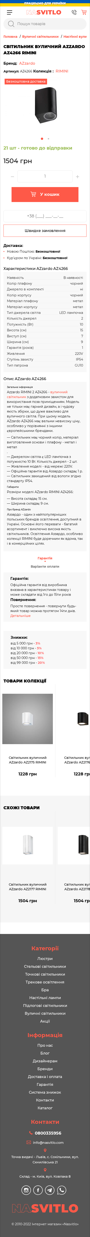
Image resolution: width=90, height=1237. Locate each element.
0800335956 (48, 1133)
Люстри (45, 959)
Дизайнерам (45, 1061)
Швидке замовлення (45, 230)
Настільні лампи (45, 998)
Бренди (45, 1069)
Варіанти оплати (45, 566)
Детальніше (20, 616)
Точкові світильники (45, 974)
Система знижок (45, 1092)
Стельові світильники (45, 966)
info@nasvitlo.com (48, 1143)
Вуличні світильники (45, 1013)
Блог (45, 1053)
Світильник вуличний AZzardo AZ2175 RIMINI (28, 760)
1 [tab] (42, 139)
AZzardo (27, 63)
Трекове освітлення (45, 982)
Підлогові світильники (45, 1005)
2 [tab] (48, 138)
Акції (45, 1021)
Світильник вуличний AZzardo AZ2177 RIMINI (28, 886)
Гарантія (45, 558)
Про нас (45, 1045)
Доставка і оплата (45, 1077)
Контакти (45, 1100)
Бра (45, 990)
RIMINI (62, 71)
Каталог (45, 1108)
